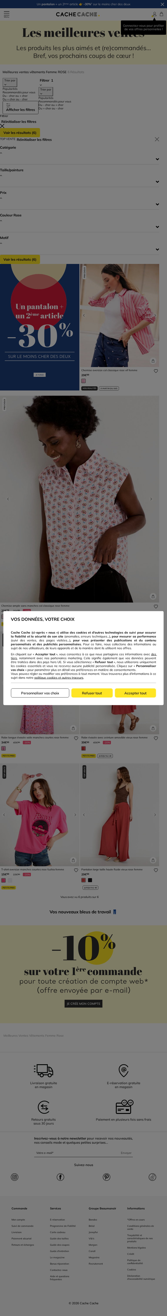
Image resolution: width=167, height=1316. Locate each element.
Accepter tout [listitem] (135, 693)
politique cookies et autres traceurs (58, 677)
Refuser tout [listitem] (92, 693)
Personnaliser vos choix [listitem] (40, 693)
